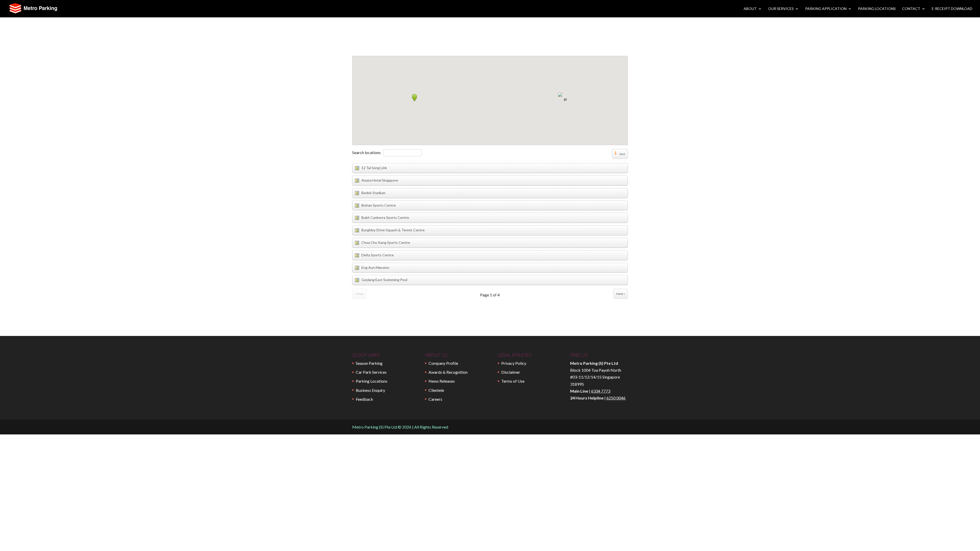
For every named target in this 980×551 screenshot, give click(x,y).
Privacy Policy (513, 363)
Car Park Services (371, 372)
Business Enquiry (370, 390)
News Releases (441, 381)
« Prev (359, 294)
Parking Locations (877, 9)
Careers (435, 399)
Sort (622, 154)
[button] (414, 97)
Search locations (366, 152)
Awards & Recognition (448, 372)
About (750, 9)
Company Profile (443, 363)
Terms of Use (512, 381)
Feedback (364, 399)
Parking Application (826, 9)
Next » (620, 294)
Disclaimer (510, 372)
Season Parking (369, 363)
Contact (911, 9)
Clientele (436, 390)
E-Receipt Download (952, 9)
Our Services (781, 9)
